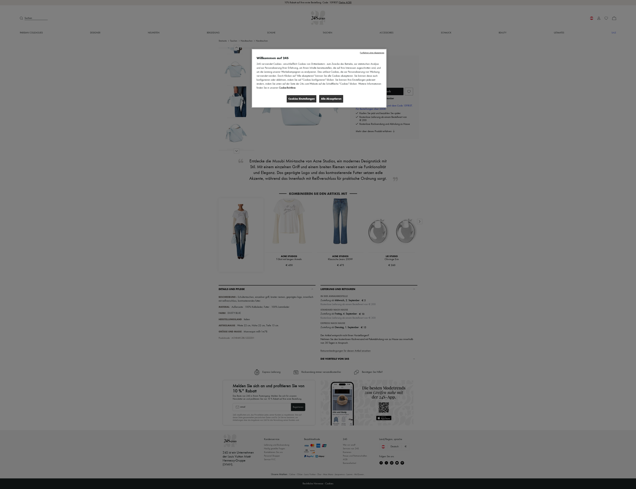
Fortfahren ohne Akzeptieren (372, 53)
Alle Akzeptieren (331, 98)
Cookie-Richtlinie (287, 88)
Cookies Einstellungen (301, 98)
